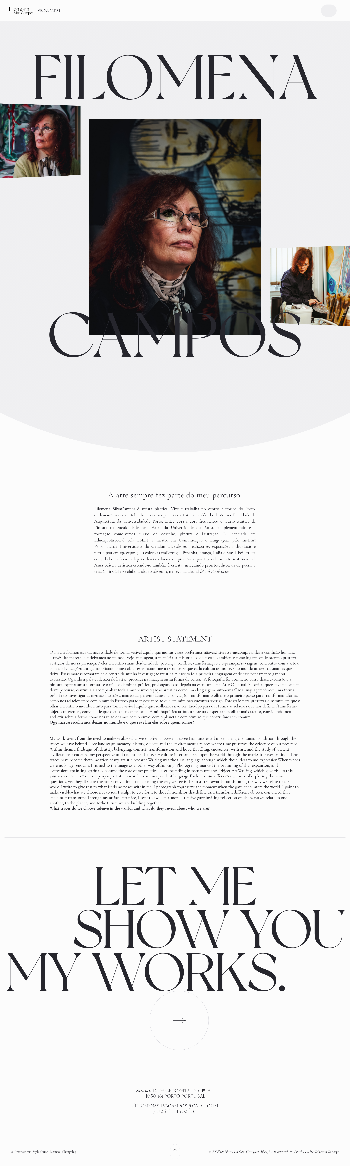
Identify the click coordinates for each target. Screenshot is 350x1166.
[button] (329, 11)
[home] (21, 10)
